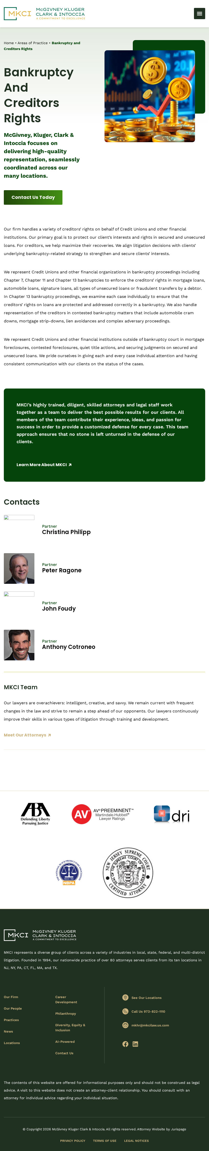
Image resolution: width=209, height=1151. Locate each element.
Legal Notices (136, 1141)
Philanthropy (65, 1013)
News (8, 1031)
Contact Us (64, 1053)
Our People (13, 1008)
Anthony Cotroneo (68, 647)
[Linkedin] (135, 1044)
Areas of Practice (33, 43)
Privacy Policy (72, 1141)
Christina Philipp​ (66, 532)
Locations (12, 1043)
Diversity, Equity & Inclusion (70, 1027)
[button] (199, 13)
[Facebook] (125, 1044)
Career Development (66, 999)
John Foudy (59, 609)
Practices (11, 1020)
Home (9, 43)
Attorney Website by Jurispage (161, 1129)
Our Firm (11, 997)
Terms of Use (104, 1141)
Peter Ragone (62, 570)
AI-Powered (65, 1042)
